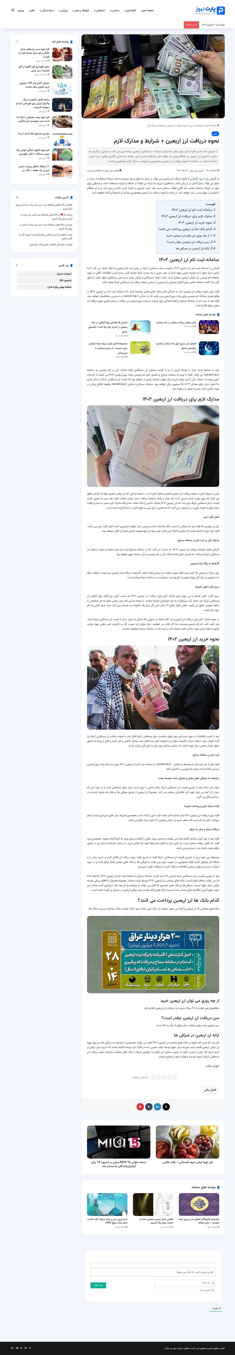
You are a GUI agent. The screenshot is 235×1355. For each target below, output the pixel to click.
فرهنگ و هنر (82, 11)
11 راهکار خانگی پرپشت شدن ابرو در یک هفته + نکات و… (34, 169)
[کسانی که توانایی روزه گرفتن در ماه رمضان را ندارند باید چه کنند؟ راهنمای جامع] (140, 327)
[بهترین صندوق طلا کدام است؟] (62, 139)
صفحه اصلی (147, 11)
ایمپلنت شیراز (64, 274)
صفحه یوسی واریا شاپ (59, 287)
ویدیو (21, 11)
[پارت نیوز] (210, 10)
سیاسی (116, 11)
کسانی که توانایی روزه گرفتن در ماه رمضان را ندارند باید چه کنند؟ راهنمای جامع (107, 327)
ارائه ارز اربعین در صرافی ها (192, 248)
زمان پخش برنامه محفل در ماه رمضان (176, 323)
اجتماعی (100, 11)
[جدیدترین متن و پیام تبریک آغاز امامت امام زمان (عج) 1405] (107, 1204)
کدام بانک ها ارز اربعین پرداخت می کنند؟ (185, 229)
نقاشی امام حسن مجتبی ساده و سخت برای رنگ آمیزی (156, 1221)
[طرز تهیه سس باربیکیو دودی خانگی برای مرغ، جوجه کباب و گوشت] (62, 54)
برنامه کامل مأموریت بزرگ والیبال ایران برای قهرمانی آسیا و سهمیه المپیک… (32, 104)
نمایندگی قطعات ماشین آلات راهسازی (47, 245)
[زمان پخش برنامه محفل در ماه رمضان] (209, 327)
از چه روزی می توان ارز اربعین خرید (187, 235)
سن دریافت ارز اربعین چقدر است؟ (188, 242)
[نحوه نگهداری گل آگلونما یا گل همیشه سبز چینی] (62, 72)
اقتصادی (131, 11)
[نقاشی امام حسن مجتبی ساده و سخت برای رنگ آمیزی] (153, 1204)
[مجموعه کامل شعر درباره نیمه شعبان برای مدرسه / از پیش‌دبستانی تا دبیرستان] (140, 348)
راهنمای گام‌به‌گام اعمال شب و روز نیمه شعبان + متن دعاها (199, 1221)
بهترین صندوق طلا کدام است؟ (33, 134)
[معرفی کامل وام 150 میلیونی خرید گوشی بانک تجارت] (62, 88)
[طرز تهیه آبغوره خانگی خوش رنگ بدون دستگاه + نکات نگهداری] (62, 155)
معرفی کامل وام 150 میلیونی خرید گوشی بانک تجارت (34, 85)
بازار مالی (209, 1090)
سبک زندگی (48, 11)
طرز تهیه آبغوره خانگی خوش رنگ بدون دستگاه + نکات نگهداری (32, 152)
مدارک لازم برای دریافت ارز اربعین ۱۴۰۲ (187, 216)
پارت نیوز (204, 179)
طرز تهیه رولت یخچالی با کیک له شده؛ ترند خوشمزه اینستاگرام (33, 119)
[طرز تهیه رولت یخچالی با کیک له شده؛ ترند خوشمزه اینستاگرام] (62, 122)
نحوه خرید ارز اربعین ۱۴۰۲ (195, 222)
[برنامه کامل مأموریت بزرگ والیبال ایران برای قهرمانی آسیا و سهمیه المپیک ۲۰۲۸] (62, 105)
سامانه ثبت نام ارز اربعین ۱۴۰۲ (192, 210)
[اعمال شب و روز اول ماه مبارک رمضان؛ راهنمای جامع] (209, 348)
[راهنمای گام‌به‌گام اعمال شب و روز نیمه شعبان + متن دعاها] (199, 1204)
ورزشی (64, 11)
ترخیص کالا (65, 281)
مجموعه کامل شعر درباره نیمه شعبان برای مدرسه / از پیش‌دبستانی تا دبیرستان (108, 348)
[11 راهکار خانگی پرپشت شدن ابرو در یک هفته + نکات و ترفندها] (62, 172)
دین (191, 126)
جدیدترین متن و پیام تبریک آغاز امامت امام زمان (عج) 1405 (107, 1221)
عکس (32, 11)
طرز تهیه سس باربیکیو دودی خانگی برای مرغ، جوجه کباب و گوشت (34, 53)
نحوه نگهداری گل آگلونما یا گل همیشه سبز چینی (34, 69)
